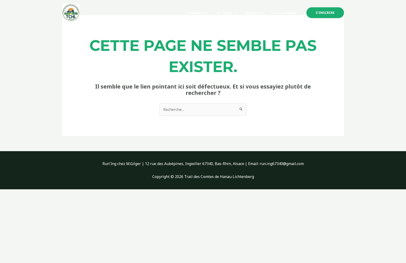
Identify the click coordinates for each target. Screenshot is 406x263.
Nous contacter (284, 12)
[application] (234, 12)
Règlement (254, 12)
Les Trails (223, 12)
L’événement (196, 12)
